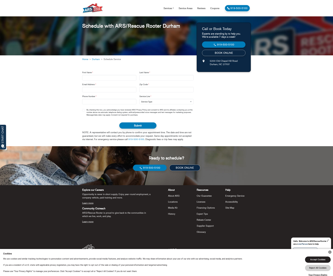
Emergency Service (234, 195)
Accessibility (231, 201)
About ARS (174, 195)
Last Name (144, 72)
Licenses (201, 201)
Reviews (201, 8)
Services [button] (168, 8)
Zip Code (144, 84)
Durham (96, 59)
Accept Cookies (317, 259)
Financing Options (206, 207)
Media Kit (172, 207)
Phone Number (89, 96)
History (171, 213)
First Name (87, 72)
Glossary (201, 231)
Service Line (145, 96)
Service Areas (186, 8)
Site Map (229, 207)
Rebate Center (204, 219)
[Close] (329, 252)
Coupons (214, 8)
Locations (173, 201)
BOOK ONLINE (224, 52)
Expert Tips (202, 213)
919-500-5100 (136, 139)
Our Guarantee (204, 195)
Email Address (89, 84)
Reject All (318, 268)
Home (85, 59)
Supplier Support (205, 225)
